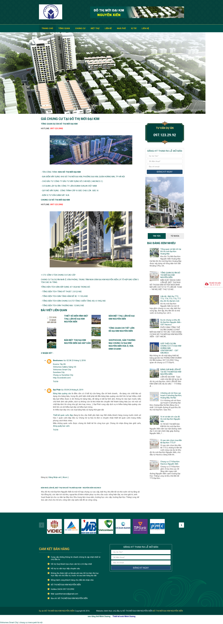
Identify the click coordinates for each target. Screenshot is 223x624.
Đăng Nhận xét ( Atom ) (59, 477)
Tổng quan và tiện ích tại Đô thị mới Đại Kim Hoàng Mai (170, 251)
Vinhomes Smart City (62, 369)
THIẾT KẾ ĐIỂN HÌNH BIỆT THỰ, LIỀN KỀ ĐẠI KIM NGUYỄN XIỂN (76, 319)
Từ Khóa (175, 236)
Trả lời (55, 381)
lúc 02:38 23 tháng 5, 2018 (75, 360)
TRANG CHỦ (47, 28)
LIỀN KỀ (108, 28)
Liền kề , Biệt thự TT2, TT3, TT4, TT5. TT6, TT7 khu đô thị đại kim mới (170, 298)
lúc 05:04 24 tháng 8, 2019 (72, 390)
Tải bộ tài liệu (215, 284)
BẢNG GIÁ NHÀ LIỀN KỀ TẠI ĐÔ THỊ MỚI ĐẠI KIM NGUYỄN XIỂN (170, 371)
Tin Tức (157, 236)
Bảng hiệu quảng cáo (62, 393)
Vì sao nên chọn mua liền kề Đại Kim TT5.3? (171, 441)
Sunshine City (59, 372)
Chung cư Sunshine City (63, 375)
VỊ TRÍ (133, 28)
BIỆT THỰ (95, 28)
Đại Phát (57, 390)
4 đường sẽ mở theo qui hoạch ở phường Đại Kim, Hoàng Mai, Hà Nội (171, 395)
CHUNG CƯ (80, 28)
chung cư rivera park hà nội (31, 622)
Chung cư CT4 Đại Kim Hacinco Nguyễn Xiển (170, 462)
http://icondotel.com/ (62, 378)
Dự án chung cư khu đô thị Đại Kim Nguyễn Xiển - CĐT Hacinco (171, 322)
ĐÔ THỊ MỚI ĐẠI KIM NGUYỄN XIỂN (168, 611)
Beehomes (58, 360)
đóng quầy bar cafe (61, 426)
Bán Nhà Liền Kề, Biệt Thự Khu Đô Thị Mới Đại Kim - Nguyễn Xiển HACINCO (71, 488)
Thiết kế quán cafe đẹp (63, 415)
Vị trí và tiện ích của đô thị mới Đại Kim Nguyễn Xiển (170, 419)
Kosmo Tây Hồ (59, 364)
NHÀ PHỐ (121, 28)
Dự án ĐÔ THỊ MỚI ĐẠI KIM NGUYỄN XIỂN (57, 611)
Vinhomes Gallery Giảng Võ (64, 367)
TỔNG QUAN (64, 28)
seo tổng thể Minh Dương (99, 616)
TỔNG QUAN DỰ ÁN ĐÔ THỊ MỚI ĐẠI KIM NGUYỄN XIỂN (170, 275)
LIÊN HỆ (145, 28)
